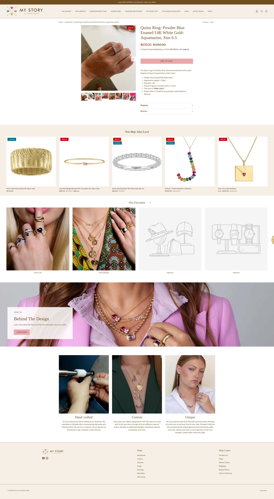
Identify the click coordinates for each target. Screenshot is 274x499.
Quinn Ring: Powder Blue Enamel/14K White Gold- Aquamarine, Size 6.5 (96, 22)
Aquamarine (68, 22)
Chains (140, 459)
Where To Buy (224, 462)
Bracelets (141, 473)
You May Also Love (137, 131)
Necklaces (141, 455)
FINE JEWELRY (66, 11)
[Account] (256, 11)
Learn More (22, 332)
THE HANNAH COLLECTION (171, 11)
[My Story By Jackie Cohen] (24, 11)
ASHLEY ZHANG (198, 11)
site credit (263, 490)
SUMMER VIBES (116, 11)
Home (61, 22)
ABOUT (210, 11)
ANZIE (187, 11)
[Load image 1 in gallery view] (108, 58)
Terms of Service (225, 473)
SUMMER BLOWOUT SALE (98, 11)
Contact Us (223, 455)
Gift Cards (141, 477)
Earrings (140, 470)
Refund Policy (224, 470)
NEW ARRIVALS (80, 11)
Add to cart (166, 61)
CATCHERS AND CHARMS (133, 11)
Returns (144, 111)
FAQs (221, 459)
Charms (140, 462)
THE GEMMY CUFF (152, 11)
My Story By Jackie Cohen (21, 490)
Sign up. (157, 2)
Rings (139, 466)
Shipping (144, 105)
